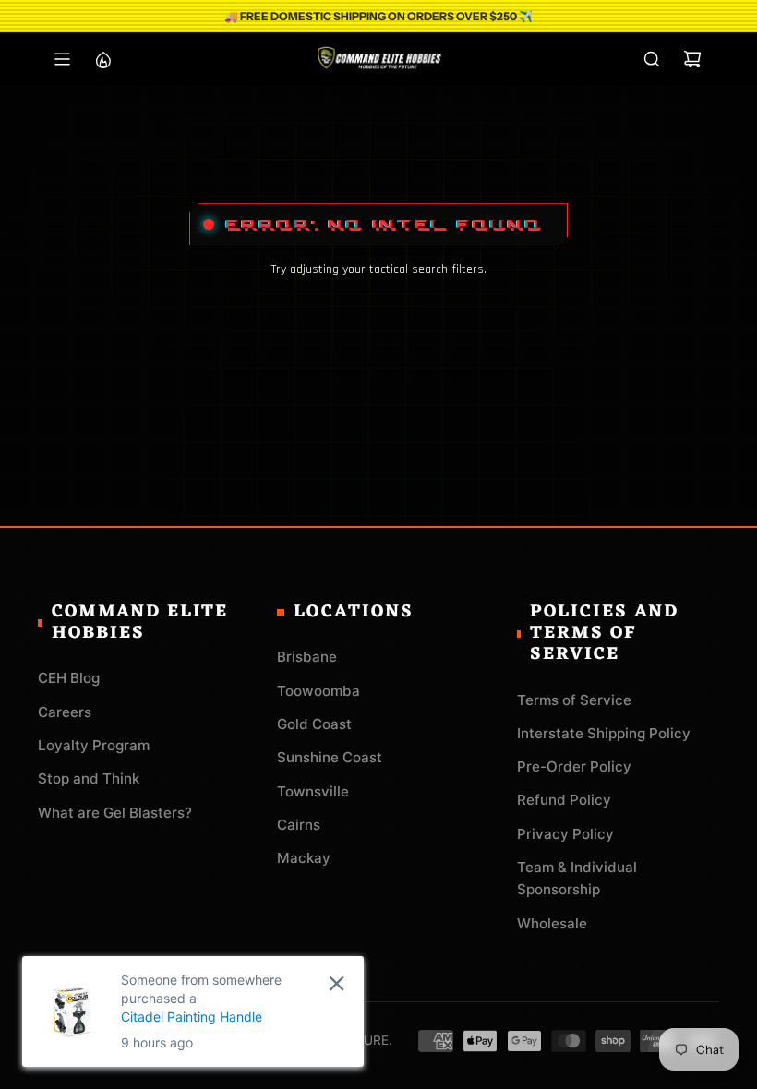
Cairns (298, 824)
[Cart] (692, 59)
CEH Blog (69, 678)
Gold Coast (314, 724)
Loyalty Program (94, 745)
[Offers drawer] (102, 59)
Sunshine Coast (329, 757)
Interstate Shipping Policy (604, 733)
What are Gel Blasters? (115, 812)
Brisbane (307, 656)
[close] (336, 983)
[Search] (651, 59)
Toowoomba (318, 691)
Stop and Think (88, 778)
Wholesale (552, 923)
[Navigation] (62, 59)
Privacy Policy (565, 834)
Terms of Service (574, 700)
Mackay (303, 858)
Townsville (313, 791)
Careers (64, 712)
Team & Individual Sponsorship (577, 878)
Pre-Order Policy (574, 766)
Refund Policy (564, 799)
